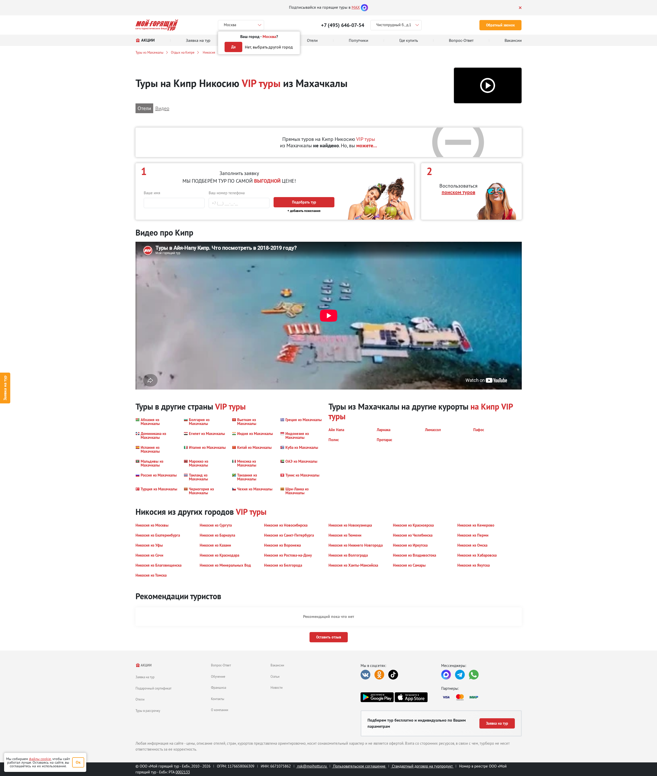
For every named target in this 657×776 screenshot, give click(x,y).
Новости (276, 687)
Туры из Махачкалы (149, 52)
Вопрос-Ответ (221, 665)
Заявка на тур (5, 388)
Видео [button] (162, 108)
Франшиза (218, 687)
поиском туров (458, 192)
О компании (219, 710)
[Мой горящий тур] (157, 25)
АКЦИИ (146, 665)
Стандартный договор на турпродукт (422, 766)
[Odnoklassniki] (379, 675)
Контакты (217, 699)
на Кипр (484, 406)
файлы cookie (40, 758)
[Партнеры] (481, 697)
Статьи (274, 676)
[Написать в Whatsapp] (474, 675)
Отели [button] (144, 108)
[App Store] (411, 697)
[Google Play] (377, 697)
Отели (140, 699)
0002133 (183, 772)
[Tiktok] (393, 675)
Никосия (208, 52)
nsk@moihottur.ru (312, 766)
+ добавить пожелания (304, 211)
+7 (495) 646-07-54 (342, 25)
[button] (488, 85)
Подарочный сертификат (153, 688)
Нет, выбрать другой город (269, 47)
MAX (356, 7)
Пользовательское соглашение (359, 766)
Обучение (218, 676)
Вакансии (277, 665)
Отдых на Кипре (183, 52)
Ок (78, 762)
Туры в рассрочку (148, 711)
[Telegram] (460, 675)
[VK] (365, 675)
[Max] (364, 7)
